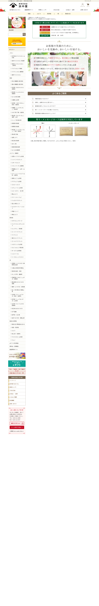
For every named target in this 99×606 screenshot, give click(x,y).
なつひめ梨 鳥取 (16, 97)
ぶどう (39, 14)
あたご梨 (14, 144)
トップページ (17, 380)
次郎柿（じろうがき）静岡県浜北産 (18, 264)
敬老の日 (68, 14)
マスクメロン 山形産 (17, 337)
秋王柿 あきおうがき (17, 308)
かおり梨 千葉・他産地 (18, 112)
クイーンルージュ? (16, 197)
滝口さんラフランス (17, 238)
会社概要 (17, 400)
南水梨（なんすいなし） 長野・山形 (18, 116)
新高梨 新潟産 (15, 123)
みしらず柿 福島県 (17, 274)
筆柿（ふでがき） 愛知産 (18, 287)
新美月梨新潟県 (16, 147)
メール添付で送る (17, 427)
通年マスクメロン (16, 75)
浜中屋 (19, 5)
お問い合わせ (84, 10)
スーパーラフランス (17, 232)
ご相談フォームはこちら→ (17, 431)
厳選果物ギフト (29, 10)
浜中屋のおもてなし (15, 10)
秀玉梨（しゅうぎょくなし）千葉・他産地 (18, 130)
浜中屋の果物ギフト (17, 355)
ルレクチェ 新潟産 (17, 228)
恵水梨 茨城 (15, 134)
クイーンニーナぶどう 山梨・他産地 (18, 174)
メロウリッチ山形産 (17, 244)
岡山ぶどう (15, 194)
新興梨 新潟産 (15, 126)
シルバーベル (15, 254)
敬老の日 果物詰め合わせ (18, 324)
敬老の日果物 (13, 321)
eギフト (17, 363)
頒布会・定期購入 (14, 346)
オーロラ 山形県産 (16, 251)
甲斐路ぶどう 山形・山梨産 (18, 169)
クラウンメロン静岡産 (17, 72)
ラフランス (15, 235)
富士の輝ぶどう (16, 203)
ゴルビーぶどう (16, 184)
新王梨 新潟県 (15, 140)
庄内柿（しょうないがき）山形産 (17, 300)
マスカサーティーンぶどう (18, 207)
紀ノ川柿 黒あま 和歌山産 (18, 290)
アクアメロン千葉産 (17, 68)
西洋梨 (49, 14)
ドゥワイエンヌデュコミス (18, 224)
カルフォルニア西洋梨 (17, 247)
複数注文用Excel (17, 423)
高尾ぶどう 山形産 (16, 178)
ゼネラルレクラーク (17, 221)
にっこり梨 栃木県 (16, 120)
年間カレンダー (42, 10)
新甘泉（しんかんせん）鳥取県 (18, 92)
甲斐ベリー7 (15, 211)
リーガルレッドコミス (17, 257)
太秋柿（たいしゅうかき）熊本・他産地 (17, 295)
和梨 (29, 14)
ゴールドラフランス (17, 241)
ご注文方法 (56, 10)
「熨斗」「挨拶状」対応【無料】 (17, 371)
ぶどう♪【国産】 (14, 153)
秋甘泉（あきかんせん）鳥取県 (18, 88)
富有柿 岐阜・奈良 (16, 271)
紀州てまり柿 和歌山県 (18, 318)
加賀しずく (15, 137)
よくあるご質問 (17, 397)
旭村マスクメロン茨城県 (18, 61)
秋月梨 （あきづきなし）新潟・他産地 (18, 103)
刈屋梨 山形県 (15, 100)
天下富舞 (14, 312)
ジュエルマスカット (17, 200)
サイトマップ (88, 1)
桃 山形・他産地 (16, 334)
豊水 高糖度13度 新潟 (17, 84)
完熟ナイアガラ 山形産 (18, 156)
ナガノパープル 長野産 (18, 166)
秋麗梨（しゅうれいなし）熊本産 (17, 108)
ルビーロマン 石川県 (17, 191)
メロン (11, 53)
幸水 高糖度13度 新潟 (17, 81)
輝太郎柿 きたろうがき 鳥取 (18, 282)
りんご (13, 340)
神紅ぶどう (15, 214)
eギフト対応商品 (14, 343)
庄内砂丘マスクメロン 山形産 (18, 56)
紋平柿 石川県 (16, 315)
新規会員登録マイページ (17, 41)
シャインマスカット (17, 159)
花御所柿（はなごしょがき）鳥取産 (18, 278)
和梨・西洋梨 (15, 327)
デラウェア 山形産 (16, 181)
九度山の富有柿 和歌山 (18, 268)
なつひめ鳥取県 (16, 150)
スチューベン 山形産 (17, 188)
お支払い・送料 (70, 10)
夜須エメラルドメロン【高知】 (17, 64)
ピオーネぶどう (16, 162)
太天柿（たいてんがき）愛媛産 (18, 304)
